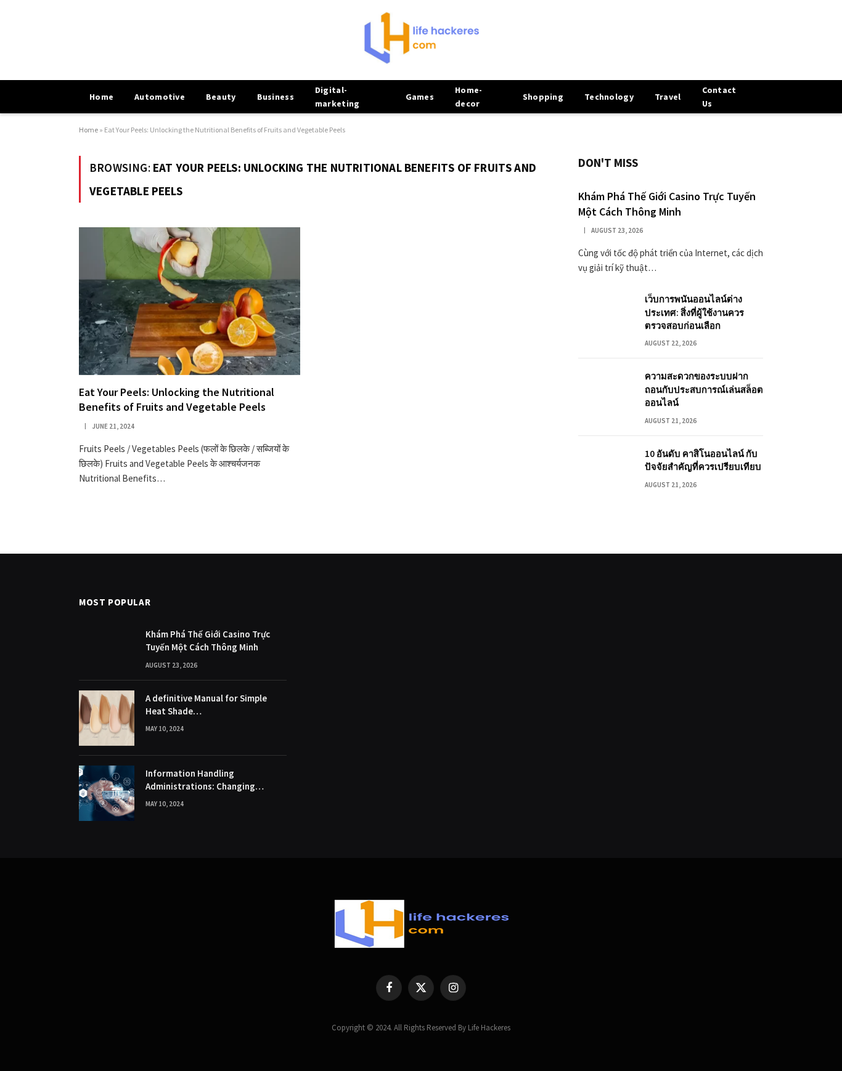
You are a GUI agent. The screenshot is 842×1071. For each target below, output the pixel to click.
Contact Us (719, 96)
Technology (609, 96)
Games (420, 96)
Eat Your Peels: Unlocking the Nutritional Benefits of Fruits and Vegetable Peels (176, 399)
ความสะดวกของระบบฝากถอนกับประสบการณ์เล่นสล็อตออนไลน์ (704, 389)
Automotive (159, 96)
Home (101, 96)
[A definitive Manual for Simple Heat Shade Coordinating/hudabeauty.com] (106, 718)
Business (275, 96)
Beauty (221, 96)
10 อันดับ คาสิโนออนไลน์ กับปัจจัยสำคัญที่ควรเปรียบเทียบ (703, 460)
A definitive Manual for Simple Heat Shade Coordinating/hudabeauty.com (208, 705)
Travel (668, 96)
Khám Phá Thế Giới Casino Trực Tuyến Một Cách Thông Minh (667, 203)
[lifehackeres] (421, 40)
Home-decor (468, 96)
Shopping (543, 96)
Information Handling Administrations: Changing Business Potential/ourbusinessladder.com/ (216, 780)
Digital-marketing (337, 96)
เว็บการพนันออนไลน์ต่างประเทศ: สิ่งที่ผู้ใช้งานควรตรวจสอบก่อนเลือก (694, 312)
